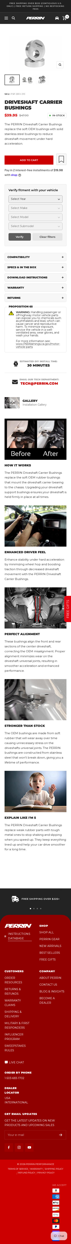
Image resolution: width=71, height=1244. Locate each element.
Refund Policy (26, 1173)
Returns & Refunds (13, 991)
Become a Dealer (47, 1000)
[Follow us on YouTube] (29, 1147)
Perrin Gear (49, 939)
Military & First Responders (17, 1025)
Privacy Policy (46, 1173)
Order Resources (13, 980)
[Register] (60, 1135)
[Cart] (64, 18)
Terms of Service (18, 1169)
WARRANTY (15, 287)
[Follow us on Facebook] (9, 1147)
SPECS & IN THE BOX (21, 267)
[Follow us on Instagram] (19, 1147)
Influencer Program (14, 1037)
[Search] (13, 18)
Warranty (36, 1169)
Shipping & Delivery (13, 1014)
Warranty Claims (13, 1003)
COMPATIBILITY (18, 257)
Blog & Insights (51, 991)
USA (7, 1098)
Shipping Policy (54, 1169)
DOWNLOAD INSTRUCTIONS (27, 277)
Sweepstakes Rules (15, 1048)
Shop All (46, 932)
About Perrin (50, 978)
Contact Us (48, 984)
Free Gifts (47, 959)
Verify (19, 237)
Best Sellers (49, 952)
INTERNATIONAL (16, 1102)
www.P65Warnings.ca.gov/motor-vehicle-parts (38, 345)
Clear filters (47, 237)
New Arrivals (50, 946)
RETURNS (13, 298)
